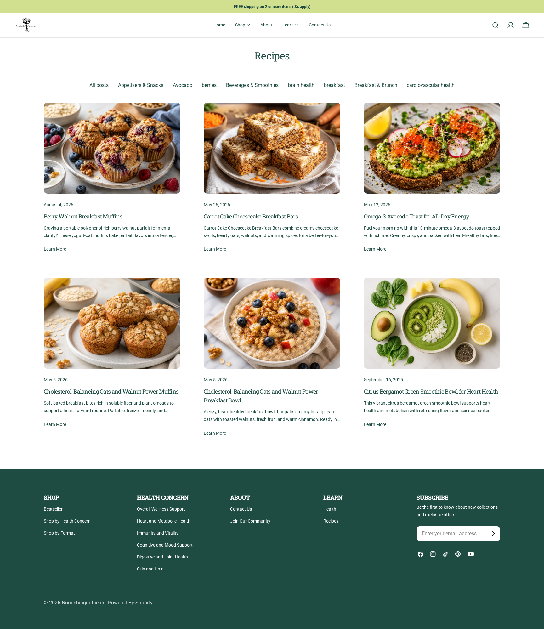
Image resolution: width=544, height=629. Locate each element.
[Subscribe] (493, 533)
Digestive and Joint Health (162, 556)
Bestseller (53, 509)
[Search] (495, 25)
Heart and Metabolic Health (163, 521)
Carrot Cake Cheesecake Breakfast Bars (251, 216)
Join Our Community (250, 521)
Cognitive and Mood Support (165, 544)
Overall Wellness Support (161, 509)
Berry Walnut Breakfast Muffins (83, 216)
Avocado (182, 85)
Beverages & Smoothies (252, 85)
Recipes (330, 521)
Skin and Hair (150, 568)
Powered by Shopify (130, 603)
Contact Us (241, 509)
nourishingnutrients (83, 603)
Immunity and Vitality (157, 533)
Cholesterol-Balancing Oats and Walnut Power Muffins (111, 391)
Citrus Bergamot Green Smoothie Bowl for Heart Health (431, 391)
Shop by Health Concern (67, 521)
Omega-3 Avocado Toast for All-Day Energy (416, 216)
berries (209, 85)
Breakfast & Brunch (375, 85)
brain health (301, 85)
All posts (99, 85)
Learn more (55, 249)
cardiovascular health (431, 85)
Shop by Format (59, 533)
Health (329, 509)
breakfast (334, 85)
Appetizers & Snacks (140, 85)
